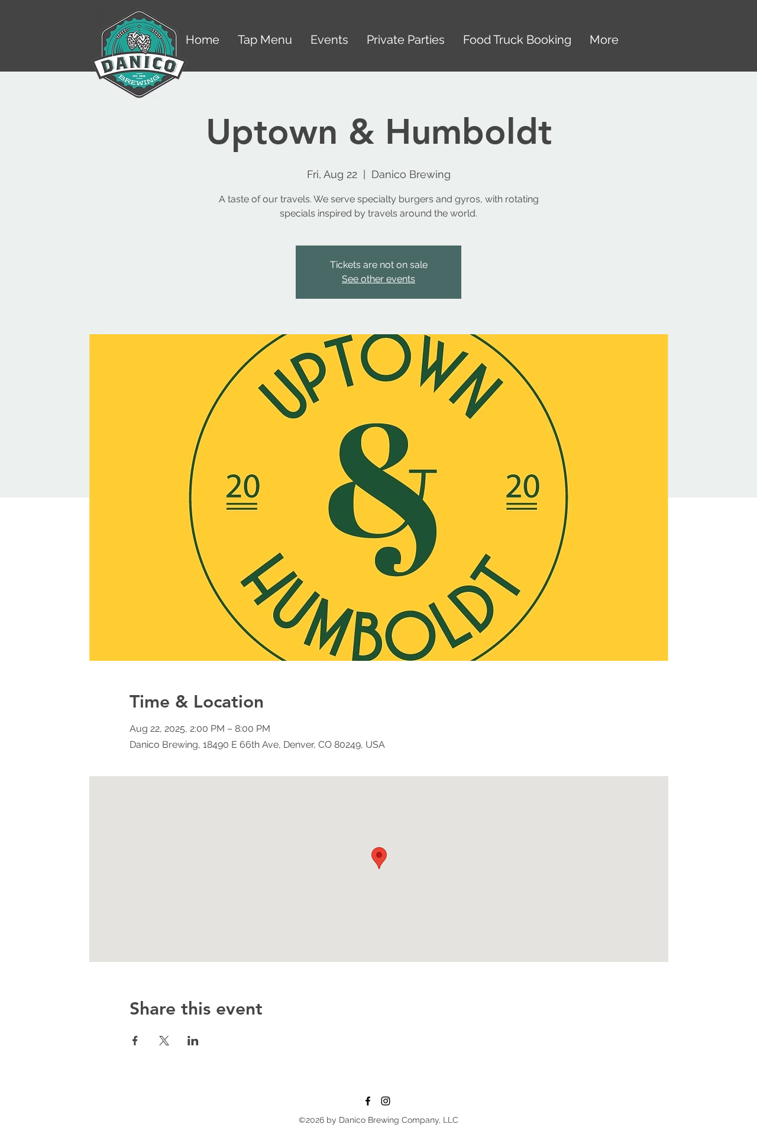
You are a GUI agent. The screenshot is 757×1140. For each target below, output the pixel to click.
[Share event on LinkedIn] (193, 1040)
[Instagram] (386, 1101)
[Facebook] (368, 1101)
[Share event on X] (164, 1040)
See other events (378, 279)
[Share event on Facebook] (135, 1040)
